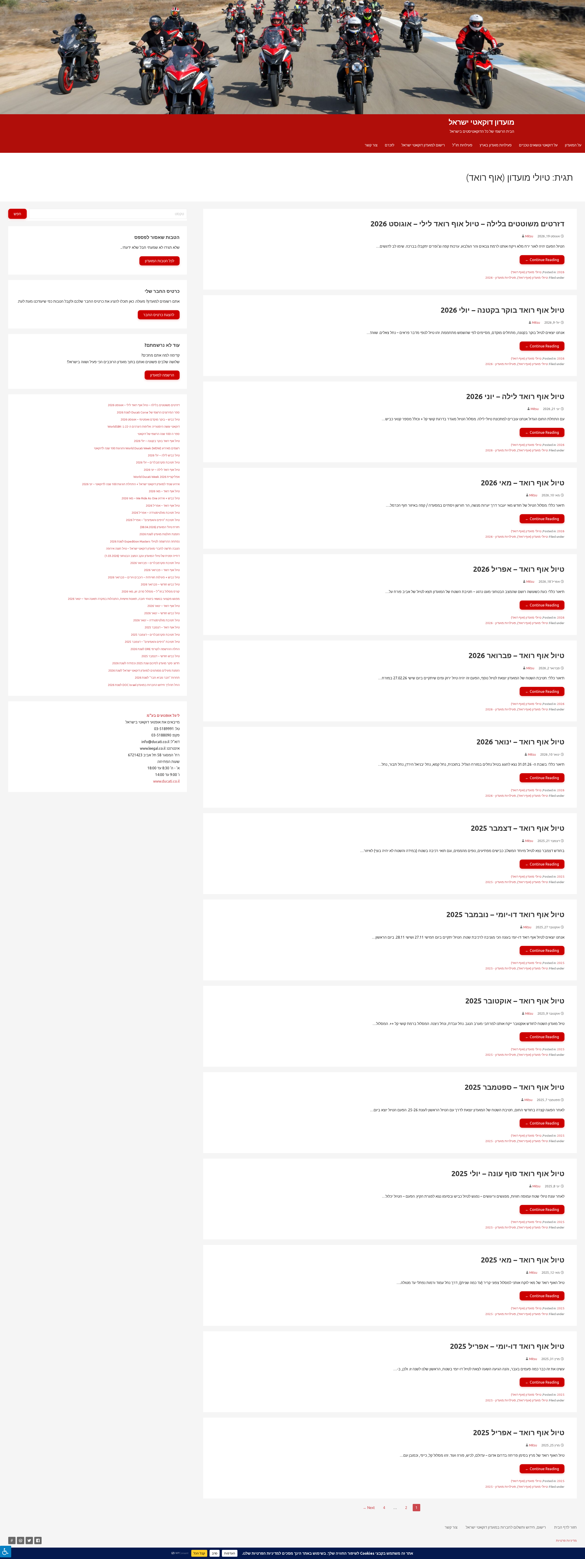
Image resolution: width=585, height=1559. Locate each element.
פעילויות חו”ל (462, 145)
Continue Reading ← (542, 260)
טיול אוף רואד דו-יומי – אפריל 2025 (507, 1346)
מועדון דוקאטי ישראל (481, 122)
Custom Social (12, 1540)
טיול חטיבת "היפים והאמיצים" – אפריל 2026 (153, 519)
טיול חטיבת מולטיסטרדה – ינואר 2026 (156, 620)
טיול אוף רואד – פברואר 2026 (516, 655)
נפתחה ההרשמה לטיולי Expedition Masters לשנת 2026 (145, 541)
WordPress (20, 1540)
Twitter (29, 1540)
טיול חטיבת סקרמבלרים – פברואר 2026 (155, 562)
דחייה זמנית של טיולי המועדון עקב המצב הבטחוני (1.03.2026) (142, 555)
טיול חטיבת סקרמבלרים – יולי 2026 (158, 462)
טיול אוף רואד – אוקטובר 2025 (514, 1001)
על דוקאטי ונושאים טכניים (538, 145)
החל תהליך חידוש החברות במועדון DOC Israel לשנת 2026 (144, 684)
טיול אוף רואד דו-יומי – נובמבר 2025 (505, 914)
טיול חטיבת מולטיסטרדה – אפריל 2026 (156, 512)
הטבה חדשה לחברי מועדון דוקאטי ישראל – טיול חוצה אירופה (143, 548)
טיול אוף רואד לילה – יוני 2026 (515, 396)
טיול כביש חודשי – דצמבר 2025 (160, 656)
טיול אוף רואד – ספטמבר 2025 (514, 1087)
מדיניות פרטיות (566, 1540)
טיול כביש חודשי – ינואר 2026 (162, 613)
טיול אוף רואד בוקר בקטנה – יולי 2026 (502, 310)
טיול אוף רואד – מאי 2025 (522, 1260)
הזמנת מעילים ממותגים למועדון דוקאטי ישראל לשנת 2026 (144, 670)
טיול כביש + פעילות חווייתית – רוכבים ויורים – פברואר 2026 (144, 577)
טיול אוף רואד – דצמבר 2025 (517, 828)
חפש (17, 214)
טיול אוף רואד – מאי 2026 (522, 483)
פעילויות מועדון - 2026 (500, 277)
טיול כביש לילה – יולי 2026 (164, 455)
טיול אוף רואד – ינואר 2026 (520, 742)
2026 (560, 272)
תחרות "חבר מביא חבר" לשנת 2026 (157, 677)
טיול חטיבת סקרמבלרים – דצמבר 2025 (155, 634)
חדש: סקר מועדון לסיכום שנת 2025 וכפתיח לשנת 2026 (146, 663)
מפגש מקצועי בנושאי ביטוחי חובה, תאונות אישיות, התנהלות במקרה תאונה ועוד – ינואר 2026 (124, 598)
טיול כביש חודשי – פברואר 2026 (160, 584)
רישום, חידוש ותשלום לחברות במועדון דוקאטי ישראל (506, 1527)
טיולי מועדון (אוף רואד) (526, 272)
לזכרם (389, 145)
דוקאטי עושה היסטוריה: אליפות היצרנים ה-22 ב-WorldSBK (144, 426)
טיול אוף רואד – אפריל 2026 (518, 569)
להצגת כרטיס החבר (158, 315)
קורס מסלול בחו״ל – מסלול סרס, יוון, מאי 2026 (151, 591)
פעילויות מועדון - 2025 (500, 882)
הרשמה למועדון (162, 375)
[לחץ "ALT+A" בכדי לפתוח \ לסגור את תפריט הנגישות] (5, 1551)
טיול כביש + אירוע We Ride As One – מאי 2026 (151, 498)
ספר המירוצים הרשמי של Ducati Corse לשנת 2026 (148, 412)
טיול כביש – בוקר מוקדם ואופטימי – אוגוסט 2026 (150, 419)
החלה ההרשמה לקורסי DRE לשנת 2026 (155, 649)
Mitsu (529, 236)
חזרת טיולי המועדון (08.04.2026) (160, 527)
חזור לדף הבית (565, 1527)
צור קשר (371, 145)
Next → (369, 1508)
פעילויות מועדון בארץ (496, 145)
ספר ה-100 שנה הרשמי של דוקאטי (159, 433)
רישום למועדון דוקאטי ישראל (423, 145)
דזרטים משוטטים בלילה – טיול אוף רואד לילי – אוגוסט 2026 (467, 224)
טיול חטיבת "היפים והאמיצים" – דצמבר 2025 (152, 641)
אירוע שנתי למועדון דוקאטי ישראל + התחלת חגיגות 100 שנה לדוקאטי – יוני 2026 (131, 484)
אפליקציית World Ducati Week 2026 (156, 476)
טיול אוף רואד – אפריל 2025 (518, 1432)
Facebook (38, 1540)
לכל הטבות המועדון (159, 261)
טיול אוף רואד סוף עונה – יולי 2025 (507, 1173)
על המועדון (573, 145)
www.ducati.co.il (166, 781)
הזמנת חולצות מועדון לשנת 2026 (159, 534)
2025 (560, 876)
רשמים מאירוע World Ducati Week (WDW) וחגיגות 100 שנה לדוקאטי (137, 448)
